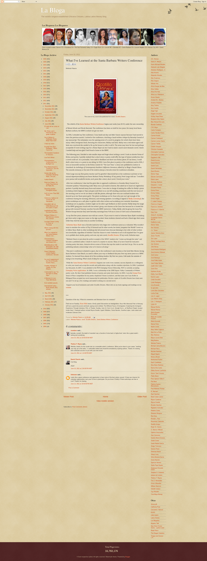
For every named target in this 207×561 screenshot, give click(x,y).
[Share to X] (71, 64)
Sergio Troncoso (156, 446)
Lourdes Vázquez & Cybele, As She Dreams (50, 267)
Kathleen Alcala (156, 271)
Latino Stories (155, 518)
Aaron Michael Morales (158, 64)
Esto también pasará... (51, 283)
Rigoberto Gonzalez (157, 408)
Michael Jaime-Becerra (158, 346)
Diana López (155, 179)
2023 (45, 68)
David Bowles (155, 171)
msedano (74, 330)
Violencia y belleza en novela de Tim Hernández (51, 199)
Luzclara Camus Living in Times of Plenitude (51, 223)
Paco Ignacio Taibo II (157, 379)
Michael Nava (155, 348)
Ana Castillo (154, 108)
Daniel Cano (154, 166)
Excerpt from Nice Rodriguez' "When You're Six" (50, 148)
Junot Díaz (154, 268)
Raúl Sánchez (155, 394)
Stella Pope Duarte (157, 465)
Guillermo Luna (155, 222)
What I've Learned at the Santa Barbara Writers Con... (50, 234)
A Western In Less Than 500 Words (50, 279)
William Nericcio (156, 486)
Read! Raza (154, 530)
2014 (45, 94)
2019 (45, 80)
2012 (45, 100)
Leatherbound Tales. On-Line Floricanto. (51, 211)
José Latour (154, 255)
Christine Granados (157, 149)
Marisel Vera (155, 324)
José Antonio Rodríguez (158, 249)
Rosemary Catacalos (157, 421)
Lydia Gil (153, 304)
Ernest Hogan (155, 198)
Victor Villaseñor (156, 483)
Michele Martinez (156, 351)
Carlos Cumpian (156, 130)
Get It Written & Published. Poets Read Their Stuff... (51, 139)
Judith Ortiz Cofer (156, 266)
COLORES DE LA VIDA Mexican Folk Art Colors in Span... (51, 205)
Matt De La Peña (156, 332)
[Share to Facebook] (73, 64)
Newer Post (69, 397)
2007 (45, 317)
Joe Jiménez (155, 244)
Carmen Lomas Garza (158, 141)
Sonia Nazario (155, 460)
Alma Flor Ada (155, 92)
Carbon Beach (48, 179)
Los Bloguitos (155, 520)
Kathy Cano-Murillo (157, 274)
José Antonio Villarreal (158, 252)
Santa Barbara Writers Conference (92, 124)
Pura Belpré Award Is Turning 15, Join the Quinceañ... (51, 168)
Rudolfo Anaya (155, 424)
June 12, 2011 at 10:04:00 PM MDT (82, 384)
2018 (45, 83)
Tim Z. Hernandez (156, 480)
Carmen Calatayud (156, 138)
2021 (45, 74)
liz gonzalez (154, 288)
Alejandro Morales (156, 75)
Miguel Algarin (155, 354)
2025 (45, 62)
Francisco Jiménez (157, 207)
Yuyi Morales (155, 491)
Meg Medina (155, 340)
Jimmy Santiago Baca (158, 241)
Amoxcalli (154, 504)
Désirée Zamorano (156, 176)
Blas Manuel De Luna (157, 122)
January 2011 (49, 305)
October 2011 (49, 112)
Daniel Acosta (155, 160)
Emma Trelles (155, 193)
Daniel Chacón (75, 359)
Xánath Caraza (155, 489)
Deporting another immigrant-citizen (50, 189)
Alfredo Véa (154, 83)
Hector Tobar (155, 225)
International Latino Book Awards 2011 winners (51, 287)
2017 (45, 86)
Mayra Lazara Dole (157, 338)
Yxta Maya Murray (156, 494)
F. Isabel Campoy (156, 201)
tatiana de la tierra (156, 475)
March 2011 (49, 299)
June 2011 (48, 124)
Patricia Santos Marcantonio (156, 385)
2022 (45, 71)
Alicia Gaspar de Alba (157, 86)
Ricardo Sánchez (156, 405)
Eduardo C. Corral (156, 185)
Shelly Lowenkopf (135, 199)
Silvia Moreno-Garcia (157, 457)
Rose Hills (83, 304)
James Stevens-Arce (157, 233)
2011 (45, 103)
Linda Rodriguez (156, 282)
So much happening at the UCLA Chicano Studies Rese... (51, 261)
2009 (45, 311)
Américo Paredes (156, 103)
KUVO (153, 512)
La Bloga (53, 10)
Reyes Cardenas (156, 399)
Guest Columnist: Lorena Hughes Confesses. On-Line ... (51, 254)
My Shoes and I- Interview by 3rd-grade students (50, 132)
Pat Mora (154, 381)
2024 (45, 65)
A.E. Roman (155, 59)
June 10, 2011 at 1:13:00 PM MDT (81, 353)
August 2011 (49, 118)
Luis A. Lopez (155, 296)
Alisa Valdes (155, 89)
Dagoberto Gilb (155, 157)
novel (83, 319)
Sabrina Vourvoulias (157, 432)
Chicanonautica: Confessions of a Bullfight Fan (50, 162)
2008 (45, 314)
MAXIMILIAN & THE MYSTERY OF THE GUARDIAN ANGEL (51, 246)
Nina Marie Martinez (157, 365)
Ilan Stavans (155, 227)
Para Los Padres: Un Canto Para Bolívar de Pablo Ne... (51, 184)
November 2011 (50, 109)
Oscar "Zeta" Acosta (157, 373)
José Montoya (155, 258)
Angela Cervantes (156, 114)
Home (105, 397)
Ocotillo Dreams (120, 116)
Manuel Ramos (155, 310)
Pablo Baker (155, 376)
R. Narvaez (154, 391)
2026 (45, 59)
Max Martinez (155, 335)
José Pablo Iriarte (156, 260)
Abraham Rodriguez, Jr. (158, 70)
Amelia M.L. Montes (157, 100)
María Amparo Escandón (155, 313)
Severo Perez (155, 449)
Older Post (142, 397)
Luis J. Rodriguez (156, 301)
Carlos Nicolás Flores (157, 133)
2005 (45, 323)
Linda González (156, 279)
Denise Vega (155, 174)
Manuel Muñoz (155, 307)
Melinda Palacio (78, 317)
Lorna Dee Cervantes (157, 290)
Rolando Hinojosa (156, 413)
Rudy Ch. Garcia (156, 427)
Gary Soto (154, 212)
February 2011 (49, 302)
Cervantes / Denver (157, 510)
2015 (45, 91)
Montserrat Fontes (156, 359)
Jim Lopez (154, 238)
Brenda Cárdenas (156, 124)
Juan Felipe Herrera (157, 263)
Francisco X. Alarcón (157, 209)
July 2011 (48, 121)
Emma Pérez (155, 190)
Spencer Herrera (156, 462)
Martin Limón (155, 327)
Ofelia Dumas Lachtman (158, 370)
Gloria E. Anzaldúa (157, 215)
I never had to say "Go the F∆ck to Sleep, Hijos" (51, 273)
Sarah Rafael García (157, 443)
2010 (45, 308)
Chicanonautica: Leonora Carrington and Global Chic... (51, 240)
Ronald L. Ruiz (155, 419)
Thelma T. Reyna (76, 344)
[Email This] (67, 64)
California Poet (155, 507)
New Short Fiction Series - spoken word (157, 526)
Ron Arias (154, 416)
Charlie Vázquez (156, 146)
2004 (45, 326)
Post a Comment (74, 388)
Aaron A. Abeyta (156, 61)
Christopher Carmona (157, 152)
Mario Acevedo (155, 321)
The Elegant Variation (157, 533)
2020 (45, 77)
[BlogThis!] (69, 64)
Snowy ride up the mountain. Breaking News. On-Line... (51, 174)
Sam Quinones (155, 435)
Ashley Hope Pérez (157, 116)
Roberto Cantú (155, 410)
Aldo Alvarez (155, 72)
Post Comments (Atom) (79, 407)
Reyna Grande (155, 402)
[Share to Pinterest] (75, 64)
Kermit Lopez (155, 277)
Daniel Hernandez (156, 168)
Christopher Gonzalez (157, 155)
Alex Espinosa (155, 78)
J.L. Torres (154, 230)
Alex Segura (155, 81)
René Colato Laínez (157, 397)
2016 (45, 88)
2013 (45, 97)
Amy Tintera (155, 105)
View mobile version (105, 401)
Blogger (127, 557)
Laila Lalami (154, 515)
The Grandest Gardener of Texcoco (51, 153)
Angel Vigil (154, 111)
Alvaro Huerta (155, 97)
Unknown (74, 374)
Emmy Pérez (155, 196)
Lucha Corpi (154, 293)
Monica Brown (155, 357)
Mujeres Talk (155, 523)
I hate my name (49, 143)
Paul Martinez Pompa (157, 388)
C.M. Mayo (154, 127)
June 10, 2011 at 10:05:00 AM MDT (82, 338)
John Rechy (154, 247)
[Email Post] (93, 317)
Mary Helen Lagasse (157, 329)
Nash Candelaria (156, 362)
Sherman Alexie (156, 451)
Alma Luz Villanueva (157, 94)
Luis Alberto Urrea (156, 299)
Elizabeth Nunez (156, 187)
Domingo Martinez (156, 182)
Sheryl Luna (154, 454)
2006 (45, 320)
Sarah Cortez (155, 440)
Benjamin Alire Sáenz (157, 119)
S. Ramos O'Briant (157, 430)
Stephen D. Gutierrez (157, 472)
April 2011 (48, 296)
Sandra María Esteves (158, 438)
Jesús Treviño (155, 236)
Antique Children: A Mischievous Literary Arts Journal (51, 216)
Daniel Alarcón (155, 163)
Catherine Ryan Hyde (73, 225)
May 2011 (48, 293)
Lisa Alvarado (155, 285)
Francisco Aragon (156, 204)
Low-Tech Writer (49, 157)
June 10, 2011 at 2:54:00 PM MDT (81, 368)
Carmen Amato (155, 135)
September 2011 (50, 115)
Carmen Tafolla (155, 144)
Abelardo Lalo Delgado (158, 67)
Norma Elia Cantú (156, 368)
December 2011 (50, 106)
